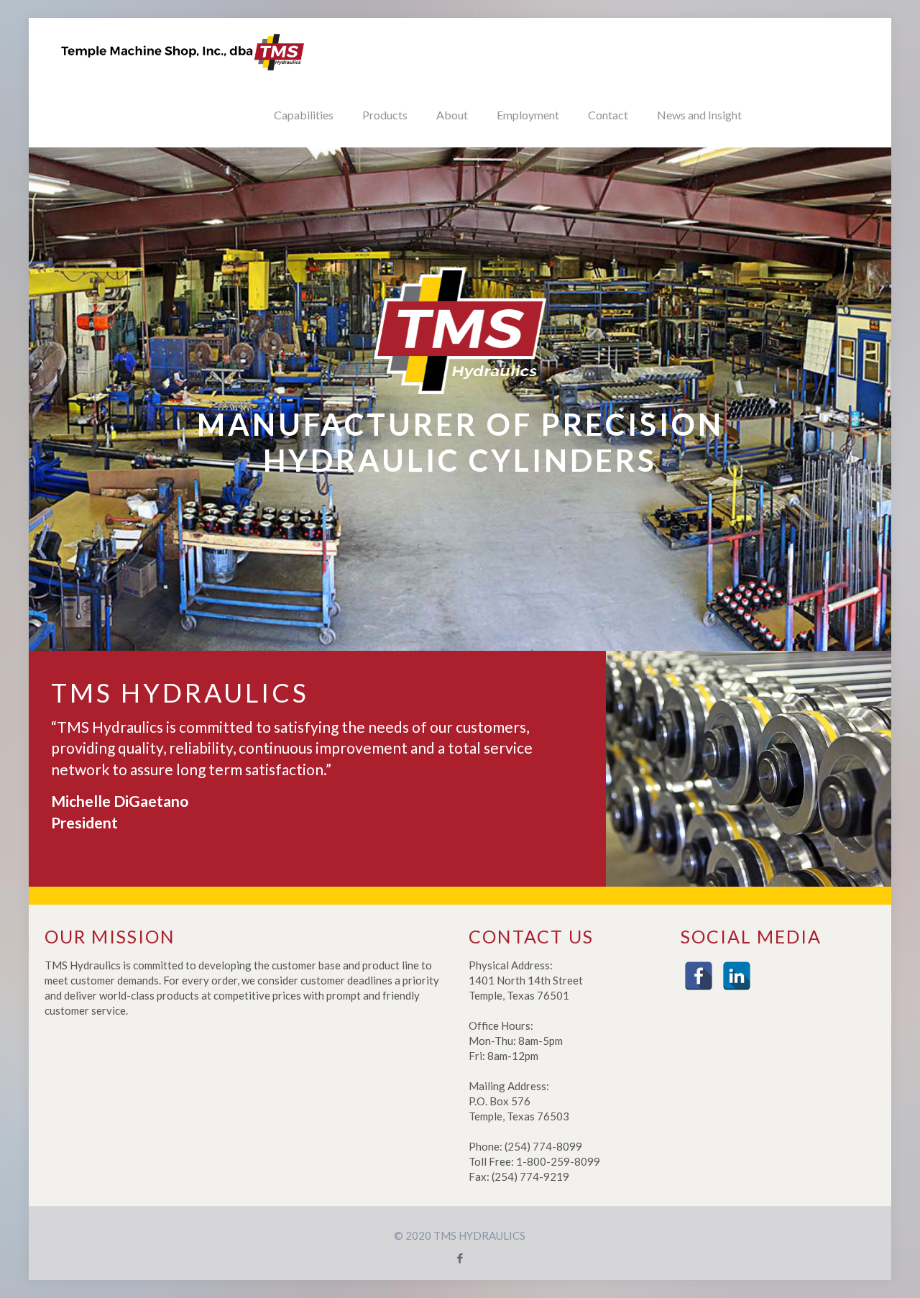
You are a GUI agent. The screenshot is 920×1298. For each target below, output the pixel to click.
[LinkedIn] (736, 975)
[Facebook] (698, 975)
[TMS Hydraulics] (183, 50)
